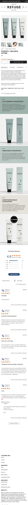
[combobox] (21, 284)
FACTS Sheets (4, 482)
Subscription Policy (5, 477)
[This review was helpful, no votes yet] (22, 304)
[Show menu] (1, 7)
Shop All (3, 462)
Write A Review (14, 274)
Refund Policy (4, 474)
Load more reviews (14, 423)
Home (2, 48)
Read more (14, 374)
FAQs (2, 467)
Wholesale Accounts (5, 487)
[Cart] (26, 7)
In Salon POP (4, 484)
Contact (3, 460)
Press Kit (3, 472)
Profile (2, 457)
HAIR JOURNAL (4, 469)
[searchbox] (7, 281)
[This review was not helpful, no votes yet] (25, 304)
